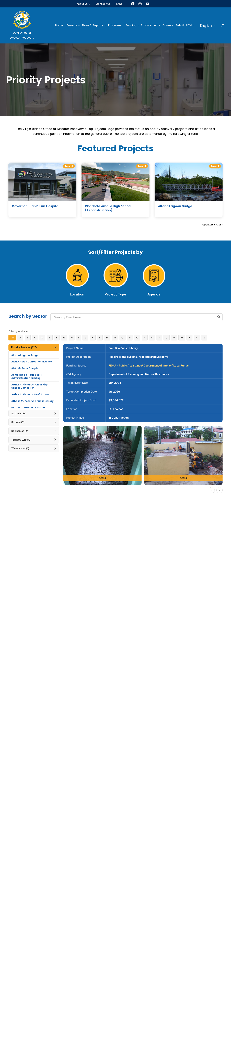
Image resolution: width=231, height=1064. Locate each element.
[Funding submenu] (137, 25)
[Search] (218, 317)
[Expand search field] (226, 25)
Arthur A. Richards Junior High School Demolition (29, 386)
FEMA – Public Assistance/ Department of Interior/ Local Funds (149, 365)
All (12, 337)
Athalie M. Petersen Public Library (32, 401)
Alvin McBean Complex (25, 368)
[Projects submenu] (79, 25)
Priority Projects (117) (24, 347)
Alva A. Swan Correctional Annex (31, 361)
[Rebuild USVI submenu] (193, 25)
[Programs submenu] (122, 25)
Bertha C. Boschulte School (28, 407)
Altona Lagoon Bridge (25, 355)
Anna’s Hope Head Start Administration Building (26, 376)
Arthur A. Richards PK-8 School (30, 394)
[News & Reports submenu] (105, 25)
